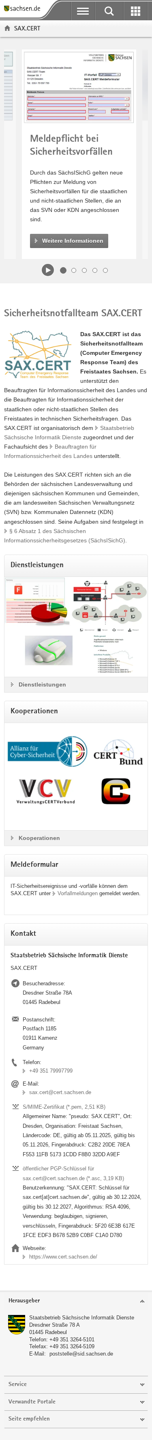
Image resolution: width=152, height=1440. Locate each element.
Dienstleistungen (42, 684)
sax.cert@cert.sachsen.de (60, 1092)
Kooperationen (39, 838)
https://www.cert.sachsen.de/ (63, 1257)
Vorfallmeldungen (78, 893)
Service (18, 1385)
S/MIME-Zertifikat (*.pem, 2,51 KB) (64, 1107)
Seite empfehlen (29, 1419)
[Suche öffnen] (109, 11)
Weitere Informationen (72, 240)
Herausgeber (24, 1301)
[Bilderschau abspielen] (48, 270)
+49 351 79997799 (51, 1071)
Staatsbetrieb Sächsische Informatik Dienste (81, 1318)
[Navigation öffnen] (83, 11)
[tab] (76, 1301)
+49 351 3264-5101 (71, 1339)
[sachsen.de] (24, 9)
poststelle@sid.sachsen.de (81, 1354)
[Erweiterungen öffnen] (135, 11)
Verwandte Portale (32, 1402)
